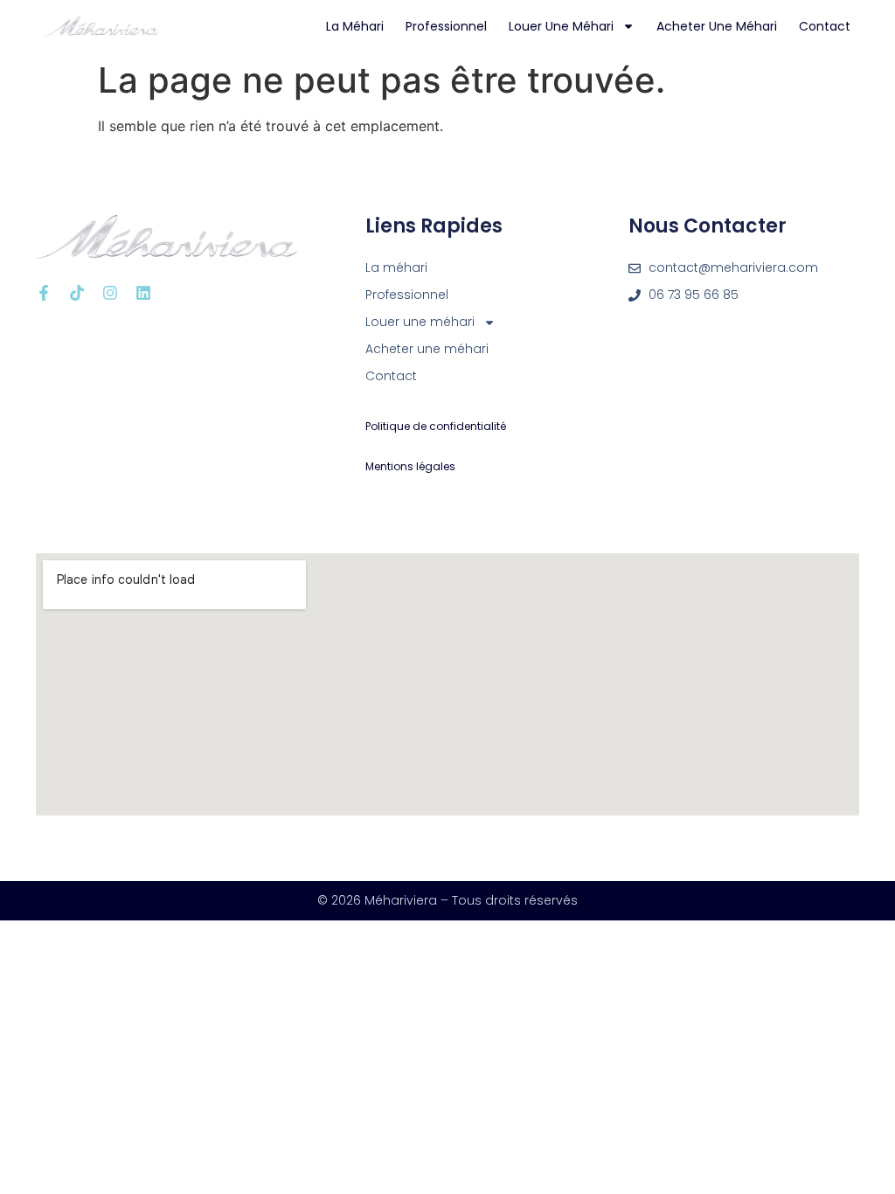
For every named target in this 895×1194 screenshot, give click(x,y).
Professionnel (446, 26)
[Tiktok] (77, 293)
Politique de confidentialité (435, 426)
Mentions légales (410, 466)
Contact (824, 26)
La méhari (355, 26)
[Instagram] (110, 293)
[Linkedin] (143, 293)
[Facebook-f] (44, 293)
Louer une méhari (561, 26)
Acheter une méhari (716, 26)
